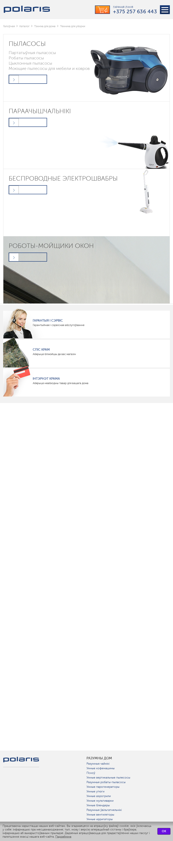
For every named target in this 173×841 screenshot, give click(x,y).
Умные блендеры (98, 805)
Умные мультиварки (100, 800)
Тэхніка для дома (44, 26)
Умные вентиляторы (100, 814)
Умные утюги (95, 791)
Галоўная (9, 26)
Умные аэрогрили (98, 796)
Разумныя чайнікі (97, 763)
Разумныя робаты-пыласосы (106, 782)
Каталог (24, 26)
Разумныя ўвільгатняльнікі (104, 810)
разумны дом (99, 758)
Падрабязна (63, 836)
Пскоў (90, 773)
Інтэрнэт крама (46, 379)
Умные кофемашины (100, 768)
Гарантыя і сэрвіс (48, 320)
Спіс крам (41, 349)
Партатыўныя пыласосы (32, 52)
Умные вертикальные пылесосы (108, 777)
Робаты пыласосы (26, 57)
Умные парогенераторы (102, 787)
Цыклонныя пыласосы (30, 63)
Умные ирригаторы (99, 819)
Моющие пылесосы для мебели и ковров (49, 68)
